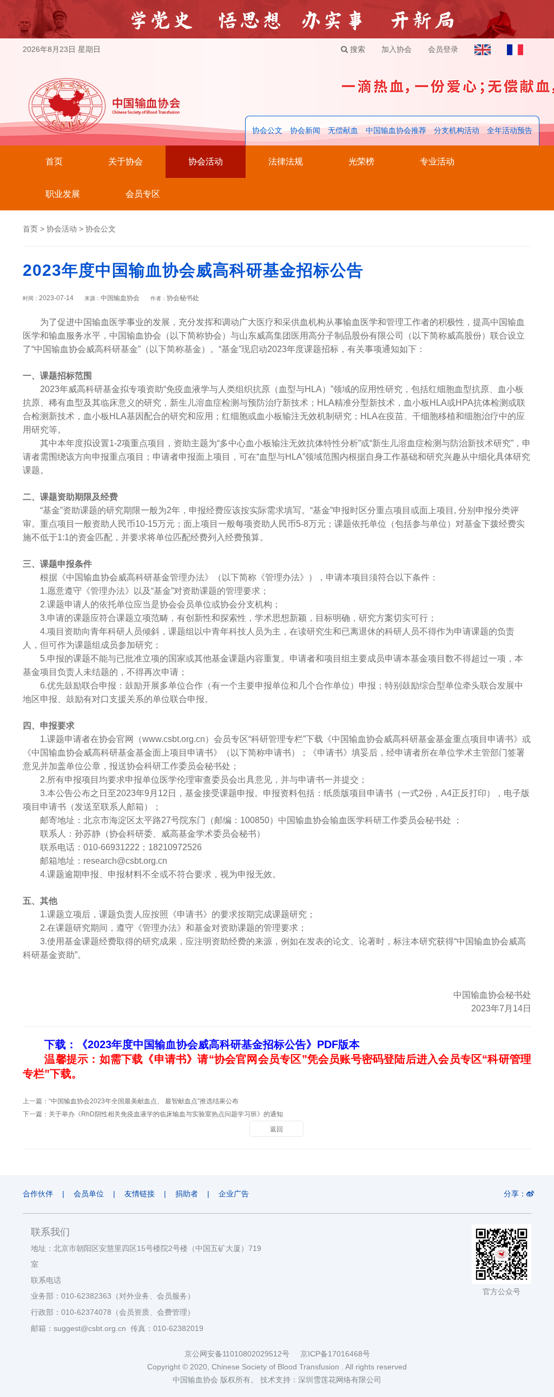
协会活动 (205, 161)
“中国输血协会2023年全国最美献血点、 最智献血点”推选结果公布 (144, 1101)
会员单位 (89, 1193)
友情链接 (139, 1193)
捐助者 (186, 1193)
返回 (276, 1129)
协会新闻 (305, 130)
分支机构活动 (456, 130)
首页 (54, 161)
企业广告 (234, 1193)
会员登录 (443, 49)
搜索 (356, 49)
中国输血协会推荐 (396, 130)
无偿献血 (343, 130)
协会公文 (267, 130)
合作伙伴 (38, 1193)
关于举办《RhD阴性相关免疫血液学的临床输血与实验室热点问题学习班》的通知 (166, 1114)
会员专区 (143, 193)
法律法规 (285, 161)
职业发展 (62, 193)
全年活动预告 (509, 130)
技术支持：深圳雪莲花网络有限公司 (320, 1379)
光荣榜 (361, 161)
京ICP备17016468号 (335, 1353)
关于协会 (125, 161)
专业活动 (437, 161)
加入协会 (396, 49)
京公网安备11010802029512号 (242, 1353)
